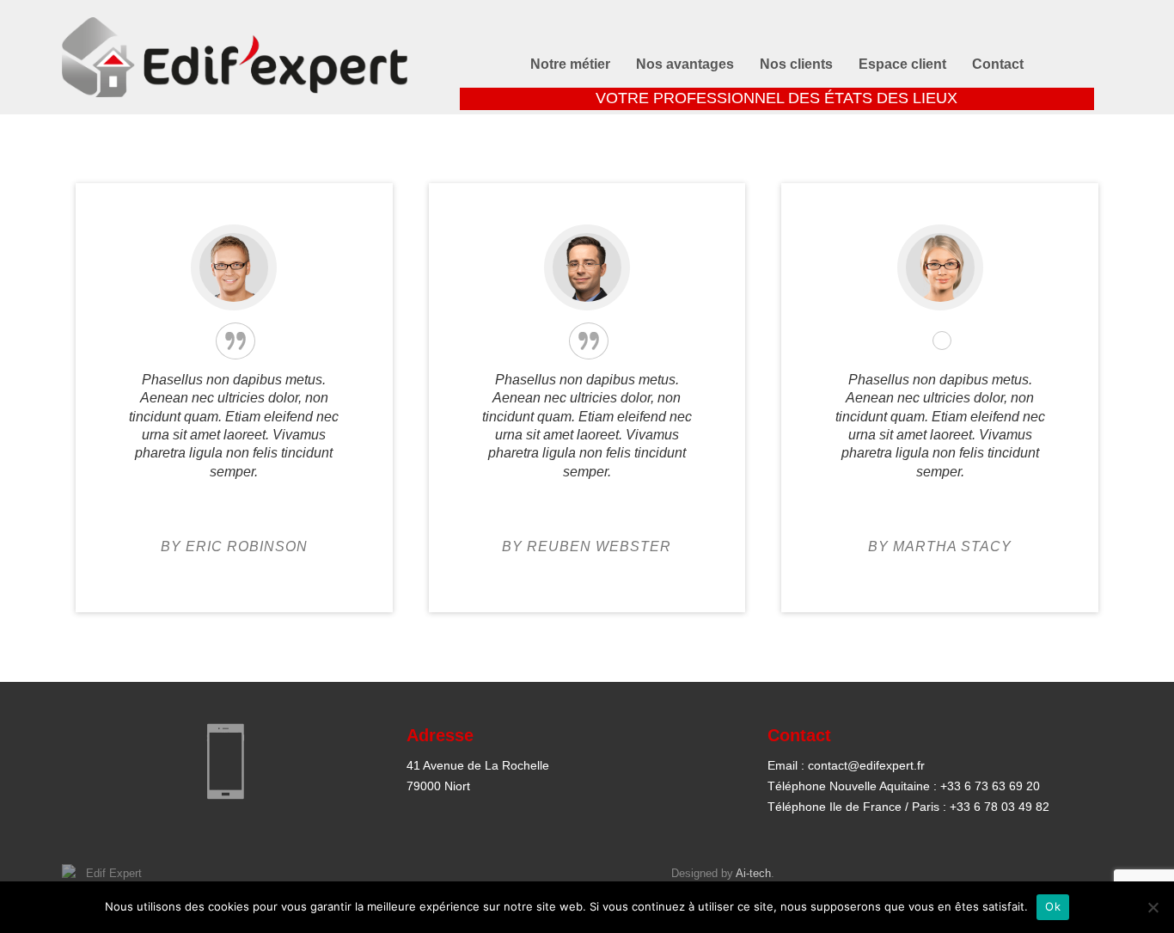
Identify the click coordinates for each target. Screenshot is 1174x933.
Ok (1053, 906)
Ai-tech (753, 873)
